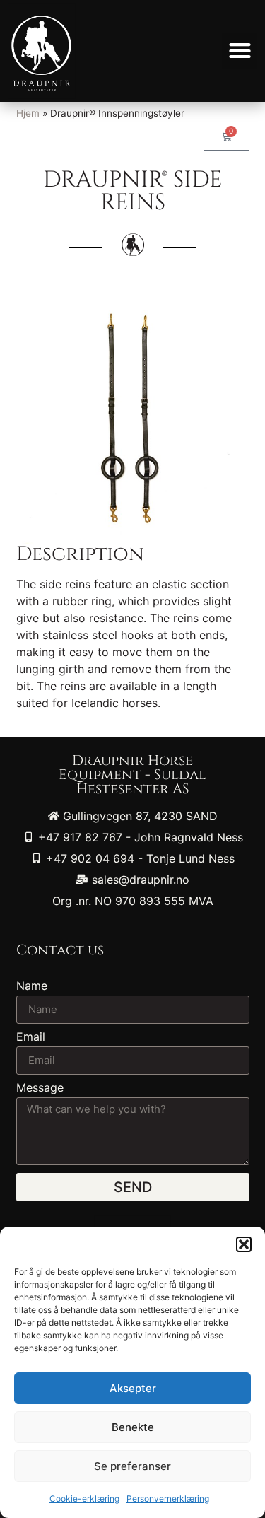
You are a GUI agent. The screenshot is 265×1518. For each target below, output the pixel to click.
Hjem (28, 113)
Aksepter (133, 1388)
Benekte (133, 1427)
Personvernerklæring (167, 1498)
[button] (244, 1244)
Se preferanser (132, 1466)
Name (31, 986)
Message (40, 1088)
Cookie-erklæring (84, 1498)
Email (30, 1037)
